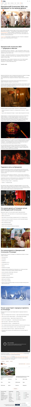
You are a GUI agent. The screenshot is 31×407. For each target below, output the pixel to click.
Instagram (19, 396)
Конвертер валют (11, 401)
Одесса (9, 385)
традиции (7, 361)
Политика (17, 385)
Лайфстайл (5, 4)
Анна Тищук (5, 364)
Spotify (26, 395)
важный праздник (4, 32)
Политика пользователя (3, 393)
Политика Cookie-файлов (3, 399)
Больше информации (24, 404)
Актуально (10, 379)
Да (17, 404)
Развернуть (15, 388)
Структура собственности (11, 398)
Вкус (16, 379)
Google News (27, 394)
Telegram (19, 394)
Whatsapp (19, 399)
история (11, 361)
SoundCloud (27, 396)
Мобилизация (18, 382)
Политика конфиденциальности (4, 395)
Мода (24, 382)
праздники (3, 361)
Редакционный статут (4, 396)
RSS (25, 398)
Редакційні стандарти (4, 397)
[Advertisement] (14, 42)
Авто (1, 379)
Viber (18, 395)
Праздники (24, 385)
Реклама (10, 396)
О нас (9, 392)
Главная (2, 4)
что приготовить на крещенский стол (16, 353)
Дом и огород (25, 379)
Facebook (19, 398)
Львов (9, 382)
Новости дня (3, 385)
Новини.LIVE (3, 36)
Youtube (19, 392)
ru (27, 1)
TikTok (26, 392)
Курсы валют (11, 400)
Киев (1, 382)
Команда (10, 399)
